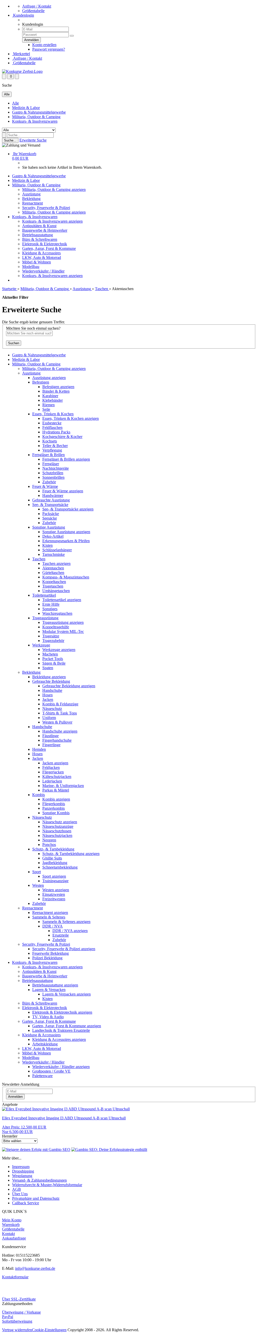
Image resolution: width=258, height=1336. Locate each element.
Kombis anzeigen (56, 799)
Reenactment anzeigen (50, 912)
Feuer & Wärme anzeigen (62, 491)
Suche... (10, 140)
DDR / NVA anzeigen (70, 931)
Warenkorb (11, 1224)
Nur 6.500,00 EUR (24, 1129)
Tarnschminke (53, 554)
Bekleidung (31, 198)
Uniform (49, 717)
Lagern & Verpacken (49, 989)
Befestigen (40, 382)
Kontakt (8, 1233)
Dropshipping (23, 1171)
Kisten (47, 545)
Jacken (47, 699)
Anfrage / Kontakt (36, 6)
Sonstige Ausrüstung (48, 527)
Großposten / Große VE (51, 1071)
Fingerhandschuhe (57, 740)
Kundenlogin (23, 15)
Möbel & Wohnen (36, 262)
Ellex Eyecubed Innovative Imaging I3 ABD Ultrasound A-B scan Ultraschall (64, 1118)
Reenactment (32, 203)
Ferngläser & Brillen (48, 455)
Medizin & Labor (26, 108)
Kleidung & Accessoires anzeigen (59, 1039)
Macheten (50, 654)
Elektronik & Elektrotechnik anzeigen (62, 1012)
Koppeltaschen (54, 581)
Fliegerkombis (53, 804)
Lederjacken (52, 781)
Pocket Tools (52, 659)
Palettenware (42, 1076)
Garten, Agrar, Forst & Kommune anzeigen (66, 1026)
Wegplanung (22, 1176)
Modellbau (30, 266)
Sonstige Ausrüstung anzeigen (66, 532)
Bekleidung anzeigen (49, 677)
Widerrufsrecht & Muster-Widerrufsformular (47, 1185)
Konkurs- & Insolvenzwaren (34, 121)
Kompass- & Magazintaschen (65, 577)
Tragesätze (50, 636)
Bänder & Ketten (56, 391)
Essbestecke (51, 423)
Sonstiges (49, 609)
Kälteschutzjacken (56, 776)
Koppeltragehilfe (55, 627)
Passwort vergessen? (48, 49)
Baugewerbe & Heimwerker (44, 230)
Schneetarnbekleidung (60, 867)
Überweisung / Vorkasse (21, 1312)
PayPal (7, 1317)
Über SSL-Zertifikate (19, 1299)
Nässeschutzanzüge (57, 826)
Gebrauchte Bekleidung (51, 681)
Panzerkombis (53, 808)
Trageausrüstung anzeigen (63, 622)
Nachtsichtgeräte (55, 468)
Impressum (20, 1166)
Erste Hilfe (50, 604)
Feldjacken (51, 767)
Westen (38, 885)
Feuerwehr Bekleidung (50, 953)
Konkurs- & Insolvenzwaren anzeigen (52, 221)
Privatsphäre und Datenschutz (35, 1198)
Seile (46, 409)
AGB (16, 1189)
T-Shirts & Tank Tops (59, 713)
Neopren (49, 840)
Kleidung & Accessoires (41, 253)
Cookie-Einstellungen (49, 1330)
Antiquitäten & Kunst (39, 226)
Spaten (47, 668)
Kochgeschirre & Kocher (62, 436)
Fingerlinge (51, 745)
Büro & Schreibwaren (39, 239)
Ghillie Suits (52, 858)
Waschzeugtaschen (57, 613)
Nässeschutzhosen (56, 831)
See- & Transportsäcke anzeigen (67, 509)
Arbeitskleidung (45, 1044)
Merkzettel (21, 54)
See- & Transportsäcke (50, 504)
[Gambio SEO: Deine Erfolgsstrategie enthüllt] (109, 1149)
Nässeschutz (52, 708)
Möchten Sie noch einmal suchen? (33, 328)
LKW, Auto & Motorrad (41, 257)
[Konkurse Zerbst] (22, 71)
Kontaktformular (15, 1277)
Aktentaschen (53, 568)
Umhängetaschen (56, 591)
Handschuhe (52, 690)
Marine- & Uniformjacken (63, 785)
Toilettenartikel (44, 595)
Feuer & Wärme (45, 486)
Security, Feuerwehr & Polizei (46, 207)
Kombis (38, 795)
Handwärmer (52, 495)
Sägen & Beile (54, 663)
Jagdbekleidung (54, 863)
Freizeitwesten (53, 899)
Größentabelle (33, 11)
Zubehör (49, 482)
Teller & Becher (55, 445)
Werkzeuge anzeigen (58, 649)
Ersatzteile (60, 935)
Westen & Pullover (57, 722)
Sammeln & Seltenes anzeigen (66, 921)
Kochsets (49, 441)
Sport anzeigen (54, 876)
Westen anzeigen (55, 890)
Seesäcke (49, 518)
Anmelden (15, 1097)
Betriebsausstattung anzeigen (55, 985)
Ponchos (49, 844)
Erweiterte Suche (33, 140)
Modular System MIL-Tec (63, 631)
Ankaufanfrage (14, 1238)
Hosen (47, 695)
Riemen (48, 405)
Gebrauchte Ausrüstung (51, 500)
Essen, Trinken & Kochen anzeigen (70, 418)
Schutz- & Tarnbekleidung (53, 849)
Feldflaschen (52, 427)
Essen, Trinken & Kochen (53, 414)
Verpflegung (52, 450)
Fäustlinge (50, 736)
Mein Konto (11, 1220)
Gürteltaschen (53, 572)
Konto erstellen (44, 45)
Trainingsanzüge (55, 881)
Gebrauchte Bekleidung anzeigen (68, 686)
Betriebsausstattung (37, 235)
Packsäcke (50, 513)
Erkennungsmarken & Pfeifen (66, 541)
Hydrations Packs (56, 432)
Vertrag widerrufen (17, 1330)
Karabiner (50, 396)
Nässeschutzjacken (57, 835)
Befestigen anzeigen (58, 387)
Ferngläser (50, 464)
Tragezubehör (53, 640)
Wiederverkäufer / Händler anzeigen (61, 1067)
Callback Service (25, 1203)
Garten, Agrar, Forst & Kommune (49, 248)
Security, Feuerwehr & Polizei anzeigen (63, 949)
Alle (15, 103)
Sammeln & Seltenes (48, 917)
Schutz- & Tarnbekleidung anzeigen (71, 853)
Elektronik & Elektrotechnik (44, 244)
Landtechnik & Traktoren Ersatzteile (61, 1030)
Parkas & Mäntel (55, 790)
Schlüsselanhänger (57, 550)
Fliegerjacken (53, 772)
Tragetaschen (52, 586)
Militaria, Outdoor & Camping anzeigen (54, 189)
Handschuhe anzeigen (59, 731)
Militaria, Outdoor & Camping (36, 117)
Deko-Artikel (52, 536)
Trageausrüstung (45, 618)
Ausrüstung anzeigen (49, 377)
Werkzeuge (41, 645)
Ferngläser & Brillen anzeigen (66, 459)
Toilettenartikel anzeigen (61, 600)
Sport (36, 872)
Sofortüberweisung (17, 1321)
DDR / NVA (52, 926)
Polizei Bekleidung (47, 958)
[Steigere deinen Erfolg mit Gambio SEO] (36, 1149)
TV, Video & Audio (48, 1017)
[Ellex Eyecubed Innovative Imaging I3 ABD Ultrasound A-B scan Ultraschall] (66, 1109)
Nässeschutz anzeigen (59, 822)
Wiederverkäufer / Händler (43, 271)
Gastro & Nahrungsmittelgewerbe (39, 112)
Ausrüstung (31, 194)
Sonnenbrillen (53, 477)
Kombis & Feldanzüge (60, 704)
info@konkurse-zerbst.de (35, 1268)
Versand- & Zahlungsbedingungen (39, 1180)
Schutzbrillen (52, 473)
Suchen (13, 343)
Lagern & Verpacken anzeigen (66, 994)
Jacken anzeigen (55, 763)
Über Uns (20, 1194)
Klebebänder (52, 400)
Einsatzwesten (53, 894)
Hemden (39, 749)
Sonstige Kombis (56, 813)
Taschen (38, 559)
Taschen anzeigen (56, 563)
